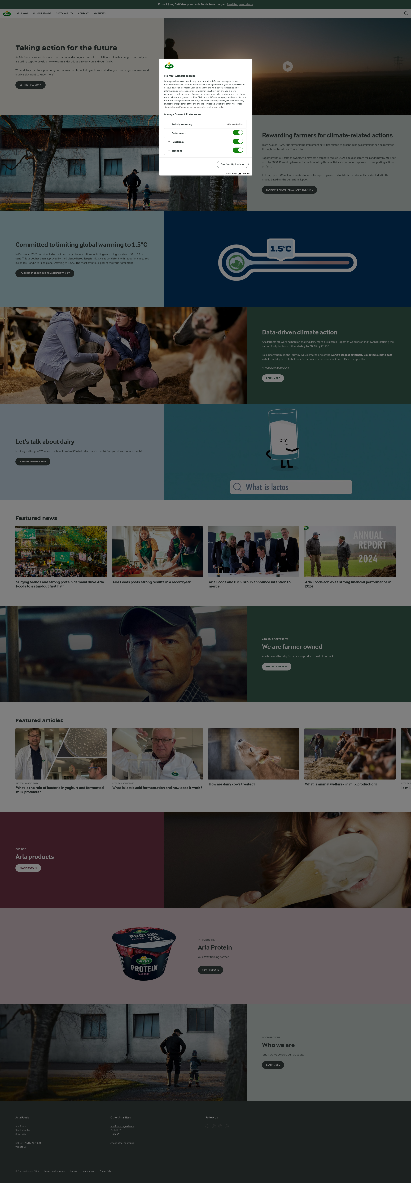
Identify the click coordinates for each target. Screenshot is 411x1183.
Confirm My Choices (232, 164)
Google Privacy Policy (175, 107)
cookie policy (200, 107)
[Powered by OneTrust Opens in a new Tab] (238, 173)
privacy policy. (218, 107)
